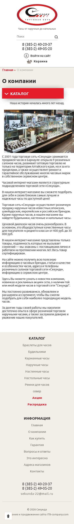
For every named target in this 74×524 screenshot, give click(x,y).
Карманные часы (37, 358)
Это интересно (37, 458)
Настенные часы (37, 371)
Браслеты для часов (37, 345)
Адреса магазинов (37, 464)
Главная (7, 70)
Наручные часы (37, 365)
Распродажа (37, 404)
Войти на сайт (40, 55)
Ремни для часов (37, 384)
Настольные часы (37, 378)
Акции (37, 397)
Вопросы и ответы (37, 451)
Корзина (40, 61)
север (37, 391)
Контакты (37, 471)
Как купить (37, 438)
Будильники (37, 351)
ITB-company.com (57, 514)
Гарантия (37, 445)
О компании (37, 431)
